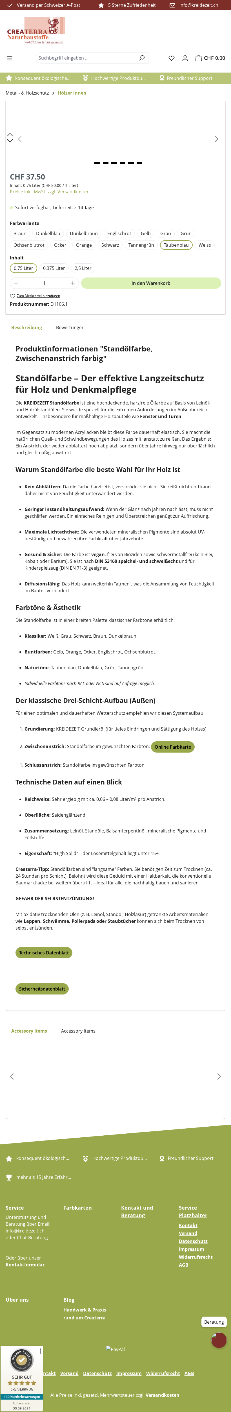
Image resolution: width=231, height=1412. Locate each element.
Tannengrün (141, 245)
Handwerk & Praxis (84, 1310)
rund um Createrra (84, 1318)
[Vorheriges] (19, 139)
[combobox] (86, 58)
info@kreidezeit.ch (198, 5)
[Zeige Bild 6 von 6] (139, 163)
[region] (115, 139)
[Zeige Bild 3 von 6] (114, 163)
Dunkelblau (48, 233)
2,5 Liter (83, 268)
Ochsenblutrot (29, 245)
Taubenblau (176, 245)
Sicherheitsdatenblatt (42, 989)
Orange (84, 245)
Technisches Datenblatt (44, 953)
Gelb (146, 233)
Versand (188, 1233)
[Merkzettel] (171, 58)
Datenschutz (193, 1241)
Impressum (191, 1249)
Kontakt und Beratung (137, 1211)
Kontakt (188, 1225)
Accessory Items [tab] (29, 1031)
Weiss (205, 245)
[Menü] (9, 58)
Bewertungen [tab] (70, 327)
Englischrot (119, 233)
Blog (68, 1299)
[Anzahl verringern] (16, 283)
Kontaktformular (25, 1265)
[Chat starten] (219, 1340)
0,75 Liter (23, 268)
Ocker (60, 245)
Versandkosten (162, 1395)
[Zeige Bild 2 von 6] (105, 163)
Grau (165, 233)
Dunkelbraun (84, 233)
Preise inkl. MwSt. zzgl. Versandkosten (50, 192)
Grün (186, 233)
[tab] (27, 328)
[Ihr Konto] (185, 58)
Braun (20, 233)
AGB (183, 1265)
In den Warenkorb (151, 283)
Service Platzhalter (193, 1211)
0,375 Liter (54, 268)
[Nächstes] (216, 139)
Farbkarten (77, 1207)
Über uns (17, 1299)
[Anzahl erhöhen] (73, 283)
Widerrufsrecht (196, 1257)
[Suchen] (141, 58)
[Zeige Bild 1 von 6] (97, 163)
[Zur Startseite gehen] (37, 31)
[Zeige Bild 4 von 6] (122, 163)
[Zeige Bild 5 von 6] (131, 163)
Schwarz (110, 245)
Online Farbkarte (173, 747)
